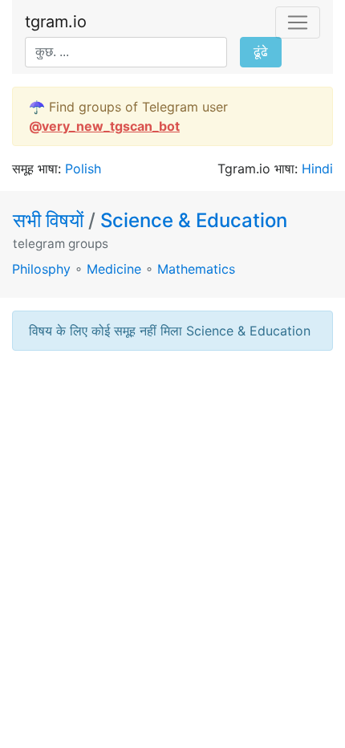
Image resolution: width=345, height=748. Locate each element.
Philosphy (41, 269)
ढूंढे (261, 52)
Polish (83, 169)
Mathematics (196, 269)
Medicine (114, 269)
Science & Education (193, 220)
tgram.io (56, 21)
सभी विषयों (50, 220)
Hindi (317, 169)
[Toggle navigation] (297, 22)
